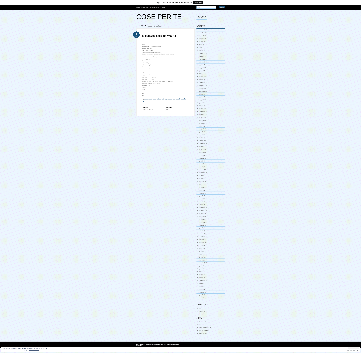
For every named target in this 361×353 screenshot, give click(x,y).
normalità (183, 99)
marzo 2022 (202, 47)
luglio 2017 (202, 187)
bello (163, 99)
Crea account (202, 322)
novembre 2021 (203, 56)
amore (154, 99)
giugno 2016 (202, 222)
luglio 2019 (202, 123)
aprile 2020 (202, 103)
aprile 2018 (202, 161)
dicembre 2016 (203, 207)
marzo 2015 (202, 254)
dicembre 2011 (203, 280)
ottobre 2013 (202, 260)
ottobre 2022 (202, 36)
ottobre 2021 (202, 59)
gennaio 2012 (202, 277)
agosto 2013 (202, 266)
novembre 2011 (203, 283)
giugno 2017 (202, 190)
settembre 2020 (203, 91)
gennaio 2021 (202, 79)
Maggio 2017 (202, 193)
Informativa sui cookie (34, 350)
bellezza (159, 99)
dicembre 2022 (203, 30)
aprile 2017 (202, 196)
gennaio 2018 (202, 170)
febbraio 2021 (202, 76)
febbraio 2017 (202, 202)
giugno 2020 (202, 97)
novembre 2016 (203, 210)
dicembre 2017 (203, 172)
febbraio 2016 (202, 231)
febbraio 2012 (202, 274)
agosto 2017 (202, 184)
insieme (170, 99)
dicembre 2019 (203, 111)
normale (178, 99)
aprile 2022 (202, 44)
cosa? (202, 17)
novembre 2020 (203, 85)
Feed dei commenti (204, 330)
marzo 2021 (202, 73)
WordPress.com (203, 333)
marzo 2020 (202, 106)
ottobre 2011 (202, 286)
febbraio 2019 (202, 138)
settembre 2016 (203, 216)
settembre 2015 (203, 242)
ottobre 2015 (202, 239)
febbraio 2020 (202, 108)
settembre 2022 (203, 39)
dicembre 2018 (203, 143)
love (174, 99)
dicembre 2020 (203, 82)
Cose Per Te (159, 16)
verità (150, 101)
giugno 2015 (202, 245)
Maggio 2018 (202, 158)
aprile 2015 (202, 251)
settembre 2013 (203, 263)
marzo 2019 (202, 135)
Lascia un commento (148, 109)
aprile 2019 (202, 132)
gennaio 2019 (202, 140)
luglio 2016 (202, 219)
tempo (146, 101)
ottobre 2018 (202, 149)
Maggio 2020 (202, 100)
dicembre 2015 (203, 234)
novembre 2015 (203, 237)
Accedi (200, 325)
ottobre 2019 (202, 117)
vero (154, 101)
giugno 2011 (202, 289)
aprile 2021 (202, 71)
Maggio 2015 (202, 248)
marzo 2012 (202, 271)
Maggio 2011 (202, 292)
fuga (166, 99)
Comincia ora (198, 2)
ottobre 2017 (202, 178)
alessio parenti (148, 99)
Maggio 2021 (202, 68)
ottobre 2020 (202, 88)
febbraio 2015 (202, 257)
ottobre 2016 (202, 213)
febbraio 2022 (202, 50)
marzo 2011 (202, 298)
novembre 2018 (203, 146)
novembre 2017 (203, 175)
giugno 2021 (202, 65)
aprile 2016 (202, 228)
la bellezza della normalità (159, 35)
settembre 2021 (203, 62)
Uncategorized (202, 311)
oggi (143, 101)
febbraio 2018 (202, 167)
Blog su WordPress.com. (143, 344)
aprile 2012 (202, 269)
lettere (168, 109)
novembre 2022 (203, 33)
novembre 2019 (203, 114)
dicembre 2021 (203, 53)
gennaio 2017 (202, 205)
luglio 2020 (202, 94)
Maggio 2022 (202, 41)
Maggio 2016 (202, 225)
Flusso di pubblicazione (205, 327)
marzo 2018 (202, 164)
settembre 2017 (203, 181)
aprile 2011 (202, 295)
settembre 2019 (203, 120)
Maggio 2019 (202, 129)
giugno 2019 (202, 126)
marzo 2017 (202, 199)
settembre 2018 (203, 152)
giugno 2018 (202, 155)
